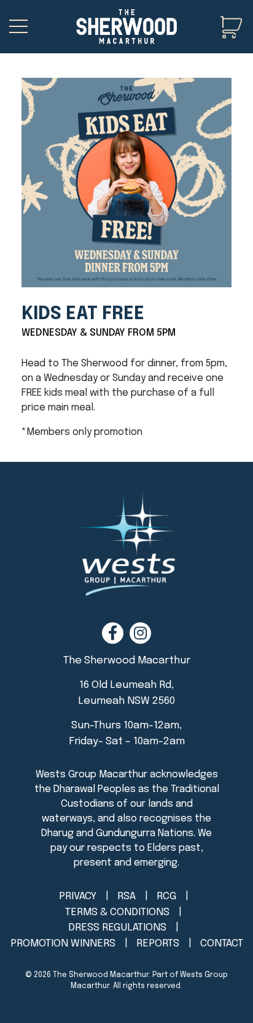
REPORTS (157, 943)
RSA (126, 896)
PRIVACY (77, 896)
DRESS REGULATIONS (117, 928)
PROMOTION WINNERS (62, 943)
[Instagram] (140, 633)
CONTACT (221, 943)
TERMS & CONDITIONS (117, 912)
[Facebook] (112, 633)
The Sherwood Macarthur (101, 975)
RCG (166, 896)
